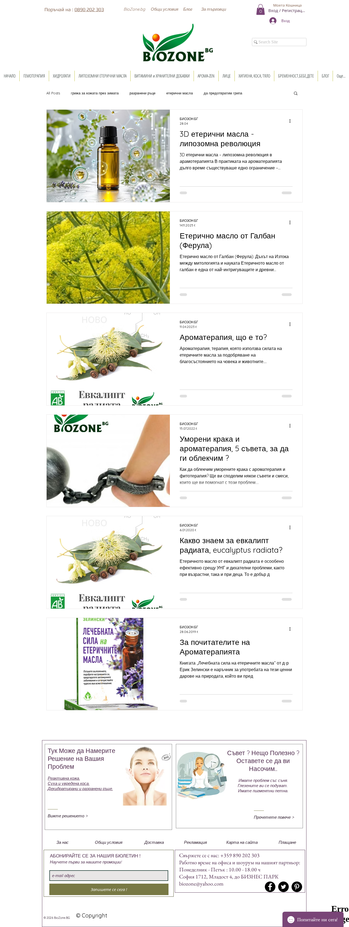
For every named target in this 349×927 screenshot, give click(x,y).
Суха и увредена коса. (68, 783)
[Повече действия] (291, 121)
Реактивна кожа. (64, 778)
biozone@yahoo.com (201, 883)
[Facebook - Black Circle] (270, 886)
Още (257, 93)
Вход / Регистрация (287, 10)
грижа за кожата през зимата (95, 93)
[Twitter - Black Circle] (283, 886)
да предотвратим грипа (223, 93)
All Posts (53, 93)
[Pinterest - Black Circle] (296, 886)
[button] (134, 9)
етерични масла (179, 93)
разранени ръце (142, 93)
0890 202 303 (89, 9)
